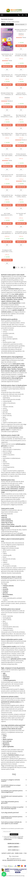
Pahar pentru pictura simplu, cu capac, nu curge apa (21, 134)
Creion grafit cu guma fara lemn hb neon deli (21, 232)
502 (22, 267)
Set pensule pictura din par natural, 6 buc (7, 175)
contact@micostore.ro (15, 858)
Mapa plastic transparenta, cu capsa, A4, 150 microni (7, 115)
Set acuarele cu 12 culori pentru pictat (21, 175)
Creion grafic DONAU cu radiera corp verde (21, 75)
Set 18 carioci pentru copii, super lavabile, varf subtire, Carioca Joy (7, 154)
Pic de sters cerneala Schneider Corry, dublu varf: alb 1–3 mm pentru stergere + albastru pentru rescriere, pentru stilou (21, 54)
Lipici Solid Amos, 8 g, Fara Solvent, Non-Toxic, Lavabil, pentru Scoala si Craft (7, 134)
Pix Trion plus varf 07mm (21, 214)
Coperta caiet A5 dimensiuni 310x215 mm (21, 93)
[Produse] (2, 15)
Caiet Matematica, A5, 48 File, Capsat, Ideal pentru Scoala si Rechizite (7, 75)
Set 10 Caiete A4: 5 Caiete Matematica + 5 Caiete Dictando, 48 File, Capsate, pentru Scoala (7, 232)
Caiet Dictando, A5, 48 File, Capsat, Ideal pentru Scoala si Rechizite (7, 54)
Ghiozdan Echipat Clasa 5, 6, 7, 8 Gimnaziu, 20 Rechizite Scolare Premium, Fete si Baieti (7, 93)
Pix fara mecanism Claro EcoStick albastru (21, 154)
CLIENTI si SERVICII (13, 847)
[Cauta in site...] (26, 15)
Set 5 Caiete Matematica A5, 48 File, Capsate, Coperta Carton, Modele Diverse (7, 214)
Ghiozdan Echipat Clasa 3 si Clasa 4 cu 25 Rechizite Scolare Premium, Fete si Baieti (21, 30)
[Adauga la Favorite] (21, 49)
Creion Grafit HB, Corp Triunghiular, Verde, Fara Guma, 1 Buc (7, 195)
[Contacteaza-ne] (18, 15)
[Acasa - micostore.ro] (14, 10)
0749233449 (15, 856)
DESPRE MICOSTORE (13, 843)
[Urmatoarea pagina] (25, 267)
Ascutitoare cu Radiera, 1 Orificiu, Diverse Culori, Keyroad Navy (21, 195)
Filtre (8, 24)
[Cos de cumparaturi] (22, 15)
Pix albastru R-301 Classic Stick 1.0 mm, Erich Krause (7, 250)
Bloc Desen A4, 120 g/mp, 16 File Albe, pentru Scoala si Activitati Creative (21, 115)
